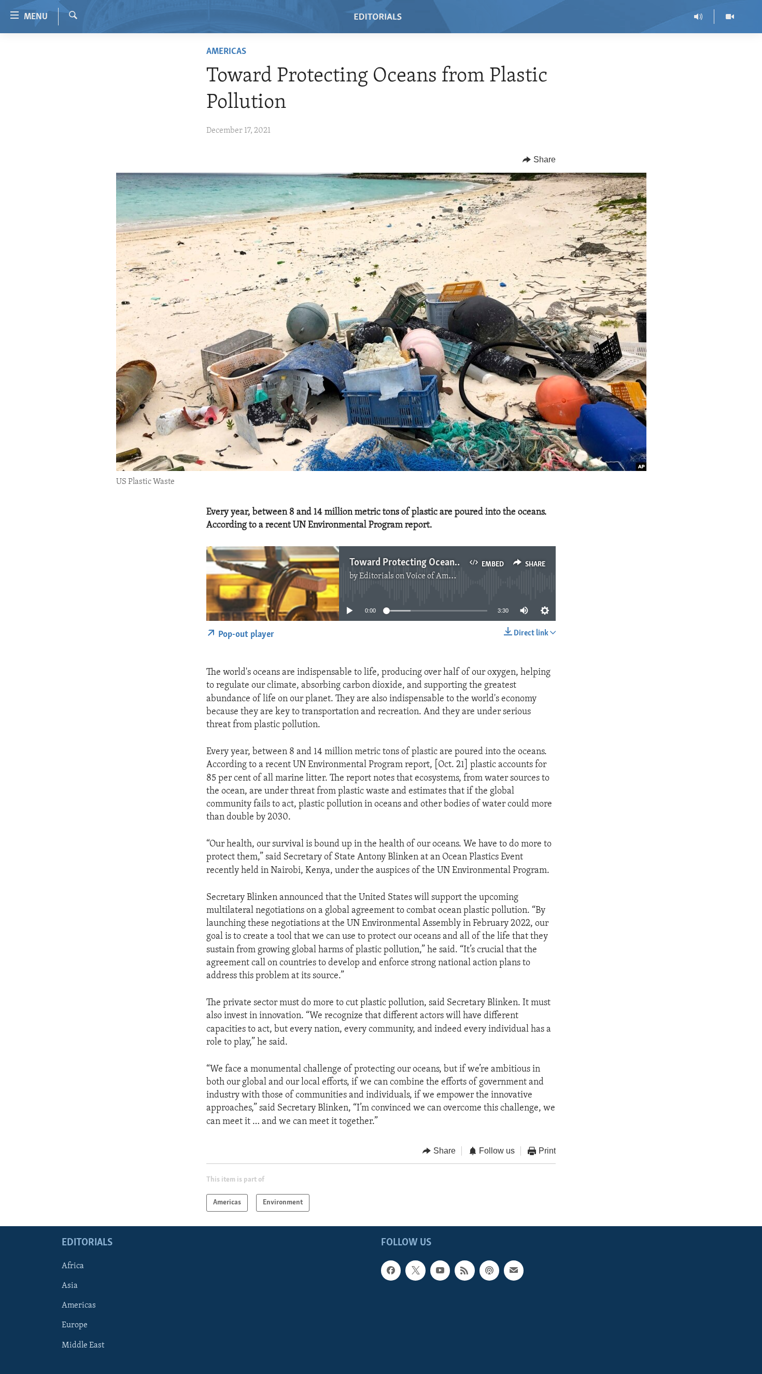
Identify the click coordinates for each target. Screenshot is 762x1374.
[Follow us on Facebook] (391, 1271)
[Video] (729, 16)
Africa (73, 1266)
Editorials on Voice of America (413, 576)
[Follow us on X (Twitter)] (415, 1271)
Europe (75, 1326)
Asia (70, 1286)
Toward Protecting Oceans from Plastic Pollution (450, 563)
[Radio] (698, 16)
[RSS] (464, 1271)
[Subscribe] (514, 1271)
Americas (226, 52)
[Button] (539, 159)
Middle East (83, 1345)
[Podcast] (489, 1271)
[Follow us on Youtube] (440, 1271)
